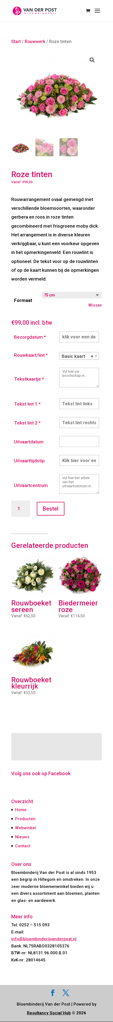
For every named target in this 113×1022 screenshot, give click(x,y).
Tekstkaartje (29, 379)
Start (16, 41)
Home (21, 809)
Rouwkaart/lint (31, 355)
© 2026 (56, 1012)
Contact (22, 845)
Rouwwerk (35, 41)
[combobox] (79, 356)
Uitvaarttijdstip (29, 460)
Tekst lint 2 (27, 423)
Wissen (95, 305)
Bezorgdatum (30, 337)
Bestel (50, 508)
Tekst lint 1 (27, 404)
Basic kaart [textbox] (77, 356)
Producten (25, 818)
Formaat (23, 300)
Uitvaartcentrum (31, 485)
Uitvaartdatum (29, 442)
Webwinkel (25, 827)
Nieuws (22, 836)
